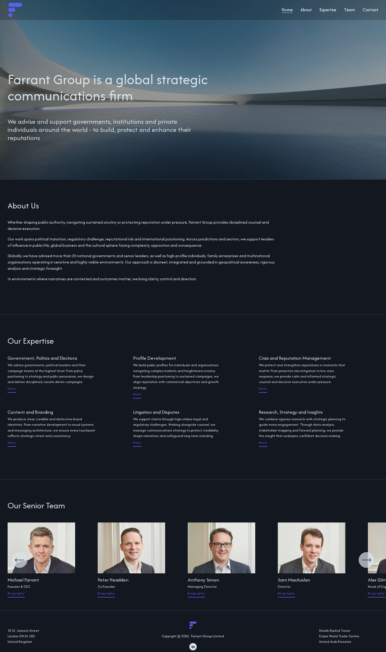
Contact (370, 10)
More (12, 388)
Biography (16, 593)
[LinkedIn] (193, 646)
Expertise (328, 10)
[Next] (366, 560)
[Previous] (19, 560)
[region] (193, 559)
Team (349, 10)
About (306, 10)
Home (287, 10)
